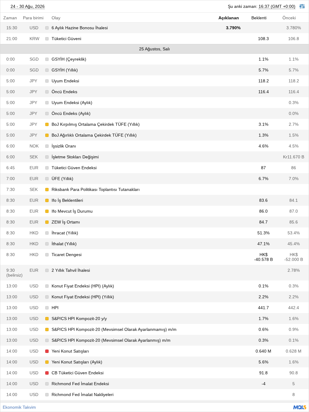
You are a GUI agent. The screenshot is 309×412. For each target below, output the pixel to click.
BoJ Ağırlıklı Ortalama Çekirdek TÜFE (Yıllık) (94, 135)
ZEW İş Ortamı (66, 222)
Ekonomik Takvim (19, 407)
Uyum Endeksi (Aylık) (72, 102)
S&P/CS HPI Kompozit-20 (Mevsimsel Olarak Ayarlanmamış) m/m (114, 329)
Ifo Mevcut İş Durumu (72, 211)
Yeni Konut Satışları (70, 351)
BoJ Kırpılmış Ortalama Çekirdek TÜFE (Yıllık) (96, 124)
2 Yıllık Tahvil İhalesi (71, 270)
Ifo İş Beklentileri (67, 200)
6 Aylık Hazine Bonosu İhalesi (80, 27)
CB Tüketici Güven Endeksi (78, 372)
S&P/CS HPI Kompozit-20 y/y (79, 318)
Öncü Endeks (64, 91)
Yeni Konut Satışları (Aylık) (77, 362)
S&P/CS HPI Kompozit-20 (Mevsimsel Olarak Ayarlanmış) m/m (111, 340)
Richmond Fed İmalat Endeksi (80, 383)
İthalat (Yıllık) (64, 243)
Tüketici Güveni (66, 38)
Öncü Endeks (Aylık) (71, 113)
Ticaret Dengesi (66, 254)
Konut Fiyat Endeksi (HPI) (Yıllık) (83, 296)
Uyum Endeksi (65, 80)
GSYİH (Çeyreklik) (69, 59)
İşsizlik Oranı (64, 146)
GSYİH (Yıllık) (65, 70)
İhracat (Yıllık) (65, 232)
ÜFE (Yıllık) (62, 178)
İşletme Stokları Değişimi (75, 156)
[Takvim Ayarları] (302, 6)
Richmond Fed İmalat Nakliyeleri (82, 394)
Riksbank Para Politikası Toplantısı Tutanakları (96, 189)
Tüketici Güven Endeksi (74, 167)
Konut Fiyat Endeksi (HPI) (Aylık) (83, 286)
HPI (55, 307)
